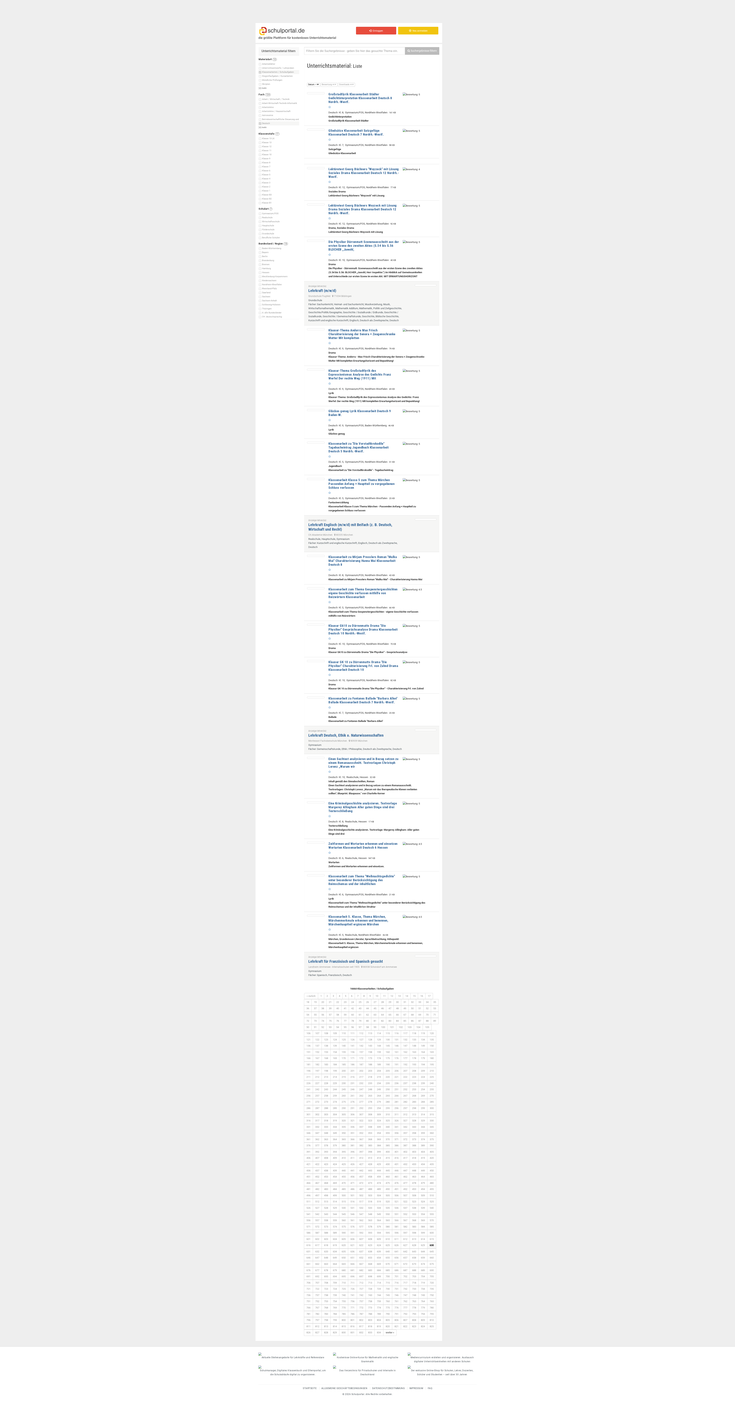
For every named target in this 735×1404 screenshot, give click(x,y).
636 (352, 1251)
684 (379, 1270)
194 (423, 1064)
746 (396, 1295)
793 (414, 1313)
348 (326, 1133)
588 (326, 1232)
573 (326, 1226)
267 (405, 1095)
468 (326, 1183)
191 (396, 1064)
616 (308, 1245)
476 (396, 1183)
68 (412, 1014)
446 (396, 1170)
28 (382, 1002)
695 (344, 1276)
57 (330, 1014)
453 (326, 1176)
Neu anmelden (419, 30)
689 (423, 1270)
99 (375, 1027)
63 (375, 1014)
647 (317, 1257)
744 (379, 1295)
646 (308, 1257)
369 (379, 1139)
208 (414, 1070)
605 (344, 1239)
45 (375, 1008)
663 (326, 1264)
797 (317, 1320)
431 (396, 1164)
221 (396, 1076)
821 (396, 1326)
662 (317, 1264)
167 (317, 1058)
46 (382, 1008)
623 (370, 1245)
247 (361, 1089)
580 (388, 1226)
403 (414, 1151)
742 (361, 1295)
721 (308, 1288)
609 (379, 1239)
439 (335, 1170)
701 (396, 1276)
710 (344, 1282)
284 (423, 1101)
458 (370, 1176)
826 (308, 1332)
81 (375, 1020)
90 (307, 1027)
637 (361, 1251)
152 (317, 1052)
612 (405, 1239)
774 (379, 1307)
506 (396, 1195)
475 (388, 1183)
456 (352, 1176)
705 (432, 1276)
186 (352, 1064)
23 (345, 1002)
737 (317, 1295)
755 (344, 1301)
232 (361, 1083)
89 (434, 1020)
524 (423, 1201)
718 (414, 1282)
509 (423, 1195)
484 (335, 1189)
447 (405, 1170)
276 (352, 1101)
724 (335, 1288)
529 (335, 1207)
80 (367, 1020)
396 (352, 1151)
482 (317, 1189)
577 (361, 1226)
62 (367, 1014)
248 (370, 1089)
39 (330, 1008)
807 (405, 1320)
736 (308, 1295)
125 (344, 1039)
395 (344, 1151)
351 (352, 1133)
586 (308, 1232)
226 (308, 1083)
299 (423, 1108)
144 (379, 1045)
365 (344, 1139)
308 (370, 1114)
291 (352, 1108)
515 (344, 1201)
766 (308, 1307)
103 (410, 1027)
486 (352, 1189)
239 (423, 1083)
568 (414, 1220)
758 (370, 1301)
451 (308, 1176)
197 (317, 1070)
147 (405, 1045)
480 (432, 1183)
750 (432, 1295)
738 (326, 1295)
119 (423, 1033)
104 (418, 1027)
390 (432, 1145)
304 (335, 1114)
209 (423, 1070)
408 (326, 1157)
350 (344, 1133)
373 (414, 1139)
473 (370, 1183)
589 (335, 1232)
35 (434, 1002)
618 (326, 1245)
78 (352, 1020)
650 (344, 1257)
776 (396, 1307)
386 (396, 1145)
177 (405, 1058)
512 (317, 1201)
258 (326, 1095)
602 (317, 1239)
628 (414, 1245)
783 (326, 1313)
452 (317, 1176)
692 (317, 1276)
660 (432, 1257)
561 (352, 1220)
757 (361, 1301)
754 (335, 1301)
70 (427, 1014)
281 (396, 1101)
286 (308, 1108)
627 (405, 1245)
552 (405, 1214)
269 (423, 1095)
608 (370, 1239)
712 (361, 1282)
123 (326, 1039)
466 (308, 1183)
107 (317, 1033)
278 (370, 1101)
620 (344, 1245)
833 (370, 1332)
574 (335, 1226)
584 (423, 1226)
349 (335, 1133)
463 (414, 1176)
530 (344, 1207)
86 (412, 1020)
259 (335, 1095)
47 (390, 1008)
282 (405, 1101)
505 (388, 1195)
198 (326, 1070)
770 (344, 1307)
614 (423, 1239)
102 (401, 1027)
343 (414, 1126)
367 (361, 1139)
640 (388, 1251)
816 (352, 1326)
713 (370, 1282)
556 (308, 1220)
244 (335, 1089)
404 (423, 1151)
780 (432, 1307)
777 (405, 1307)
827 (317, 1332)
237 (405, 1083)
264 (379, 1095)
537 (405, 1207)
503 (370, 1195)
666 (352, 1264)
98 (367, 1027)
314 (423, 1114)
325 (388, 1120)
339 (379, 1126)
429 (379, 1164)
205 (388, 1070)
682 (361, 1270)
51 (419, 1008)
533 (370, 1207)
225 (432, 1076)
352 (361, 1133)
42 (352, 1008)
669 (379, 1264)
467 (317, 1183)
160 (388, 1052)
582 (405, 1226)
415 (388, 1157)
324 (379, 1120)
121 (308, 1039)
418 (414, 1157)
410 (344, 1157)
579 (379, 1226)
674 (423, 1264)
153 (326, 1052)
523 (414, 1201)
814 (335, 1326)
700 (388, 1276)
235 (388, 1083)
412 (361, 1157)
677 (317, 1270)
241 (308, 1089)
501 (352, 1195)
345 (432, 1126)
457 (361, 1176)
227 (317, 1083)
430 (388, 1164)
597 (405, 1232)
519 (379, 1201)
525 (432, 1201)
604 (335, 1239)
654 (379, 1257)
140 (344, 1045)
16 (421, 996)
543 (326, 1214)
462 (405, 1176)
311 (396, 1114)
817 (361, 1326)
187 (361, 1064)
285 (432, 1101)
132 (405, 1039)
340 (388, 1126)
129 (379, 1039)
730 (388, 1288)
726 (352, 1288)
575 (344, 1226)
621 (352, 1245)
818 (370, 1326)
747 (405, 1295)
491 (396, 1189)
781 (308, 1313)
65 (390, 1014)
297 (405, 1108)
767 (317, 1307)
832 (361, 1332)
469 (335, 1183)
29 (390, 1002)
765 (432, 1301)
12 (391, 996)
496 (308, 1195)
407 (317, 1157)
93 (330, 1027)
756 (352, 1301)
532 (361, 1207)
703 (414, 1276)
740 (344, 1295)
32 (412, 1002)
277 (361, 1101)
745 (388, 1295)
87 (419, 1020)
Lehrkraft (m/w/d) (322, 290)
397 (361, 1151)
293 (370, 1108)
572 (317, 1226)
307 (361, 1114)
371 (396, 1139)
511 (308, 1201)
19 (315, 1002)
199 (335, 1070)
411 (352, 1157)
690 (432, 1270)
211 (308, 1076)
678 (326, 1270)
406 (308, 1157)
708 (326, 1282)
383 (370, 1145)
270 (432, 1095)
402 (405, 1151)
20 (322, 1002)
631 (308, 1251)
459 (379, 1176)
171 (352, 1058)
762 (405, 1301)
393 (326, 1151)
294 (379, 1108)
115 (388, 1033)
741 (352, 1295)
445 (388, 1170)
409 (335, 1157)
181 (308, 1064)
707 (317, 1282)
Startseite (310, 1388)
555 (432, 1214)
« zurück (311, 996)
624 (379, 1245)
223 (414, 1076)
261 (352, 1095)
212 (317, 1076)
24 (352, 1002)
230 (344, 1083)
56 (322, 1014)
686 (396, 1270)
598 (414, 1232)
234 (379, 1083)
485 (344, 1189)
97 (360, 1027)
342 (405, 1126)
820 (388, 1326)
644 (423, 1251)
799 (335, 1320)
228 (326, 1083)
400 (388, 1151)
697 (361, 1276)
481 (308, 1189)
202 (361, 1070)
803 (370, 1320)
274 (335, 1101)
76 (337, 1020)
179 (423, 1058)
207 (405, 1070)
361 (308, 1139)
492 (405, 1189)
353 (370, 1133)
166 (308, 1058)
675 (432, 1264)
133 (414, 1039)
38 (322, 1008)
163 (414, 1052)
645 (432, 1251)
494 (423, 1189)
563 (370, 1220)
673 (414, 1264)
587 (317, 1232)
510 (432, 1195)
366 (352, 1139)
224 (423, 1076)
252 (405, 1089)
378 (326, 1145)
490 (388, 1189)
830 (344, 1332)
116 (396, 1033)
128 (370, 1039)
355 (388, 1133)
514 (335, 1201)
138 (326, 1045)
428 (370, 1164)
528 (326, 1207)
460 (388, 1176)
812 (317, 1326)
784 (335, 1313)
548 (370, 1214)
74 (322, 1020)
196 (308, 1070)
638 (370, 1251)
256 (308, 1095)
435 (432, 1164)
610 (388, 1239)
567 (405, 1220)
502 (361, 1195)
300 (432, 1108)
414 (379, 1157)
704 (423, 1276)
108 (326, 1033)
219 (379, 1076)
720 (432, 1282)
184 (335, 1064)
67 (404, 1014)
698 (370, 1276)
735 (432, 1288)
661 (308, 1264)
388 (414, 1145)
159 (379, 1052)
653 (370, 1257)
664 (335, 1264)
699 (379, 1276)
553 (414, 1214)
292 (361, 1108)
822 (405, 1326)
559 (335, 1220)
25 (360, 1002)
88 (427, 1020)
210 (432, 1070)
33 (419, 1002)
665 (344, 1264)
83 (390, 1020)
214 (335, 1076)
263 (370, 1095)
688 (414, 1270)
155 (344, 1052)
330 (432, 1120)
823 (414, 1326)
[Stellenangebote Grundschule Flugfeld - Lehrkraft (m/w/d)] (425, 285)
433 (414, 1164)
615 (432, 1239)
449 (423, 1170)
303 (326, 1114)
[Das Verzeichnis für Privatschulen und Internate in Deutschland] (367, 1367)
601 (308, 1239)
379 (335, 1145)
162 (405, 1052)
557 (317, 1220)
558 (326, 1220)
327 (405, 1120)
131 (396, 1039)
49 (404, 1008)
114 (379, 1033)
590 (344, 1232)
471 (352, 1183)
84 (397, 1020)
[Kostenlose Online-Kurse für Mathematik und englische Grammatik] (367, 1354)
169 (335, 1058)
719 (423, 1282)
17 (429, 996)
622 (361, 1245)
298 (414, 1108)
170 (344, 1058)
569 (423, 1220)
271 (308, 1101)
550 (388, 1214)
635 (344, 1251)
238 (414, 1083)
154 (335, 1052)
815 (344, 1326)
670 (388, 1264)
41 (345, 1008)
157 (361, 1052)
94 (337, 1027)
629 (423, 1245)
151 (308, 1052)
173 (370, 1058)
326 (396, 1120)
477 (405, 1183)
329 (423, 1120)
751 (308, 1301)
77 (345, 1020)
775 (388, 1307)
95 (345, 1027)
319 (335, 1120)
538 (414, 1207)
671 (396, 1264)
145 (388, 1045)
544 (335, 1214)
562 (361, 1220)
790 (388, 1313)
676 (308, 1270)
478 (414, 1183)
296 (396, 1108)
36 (307, 1008)
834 (379, 1332)
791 (396, 1313)
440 (344, 1170)
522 (405, 1201)
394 (335, 1151)
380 (344, 1145)
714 (379, 1282)
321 (352, 1120)
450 (432, 1170)
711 (352, 1282)
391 (308, 1151)
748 (414, 1295)
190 (388, 1064)
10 (377, 996)
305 (344, 1114)
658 (414, 1257)
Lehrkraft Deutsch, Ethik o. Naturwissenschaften (346, 735)
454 (335, 1176)
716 (396, 1282)
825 (432, 1326)
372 (405, 1139)
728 (370, 1288)
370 (388, 1139)
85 (404, 1020)
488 (370, 1189)
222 (405, 1076)
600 (432, 1232)
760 (388, 1301)
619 (335, 1245)
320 (344, 1120)
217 (361, 1076)
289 (335, 1108)
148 (414, 1045)
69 (419, 1014)
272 (317, 1101)
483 (326, 1189)
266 (396, 1095)
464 (423, 1176)
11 (384, 996)
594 (379, 1232)
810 (432, 1320)
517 (361, 1201)
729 (379, 1288)
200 (344, 1070)
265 (388, 1095)
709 (335, 1282)
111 (352, 1033)
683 (370, 1270)
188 (370, 1064)
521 (396, 1201)
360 (432, 1133)
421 (308, 1164)
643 (414, 1251)
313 (414, 1114)
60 (352, 1014)
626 (396, 1245)
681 (352, 1270)
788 (370, 1313)
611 (396, 1239)
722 (317, 1288)
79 (360, 1020)
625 (388, 1245)
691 (308, 1276)
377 (317, 1145)
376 (308, 1145)
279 (379, 1101)
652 (361, 1257)
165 (432, 1052)
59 (345, 1014)
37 (315, 1008)
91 (315, 1027)
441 (352, 1170)
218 (370, 1076)
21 (330, 1002)
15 (414, 996)
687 (405, 1270)
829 (335, 1332)
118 (414, 1033)
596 (396, 1232)
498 (326, 1195)
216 (352, 1076)
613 (414, 1239)
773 (370, 1307)
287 (317, 1108)
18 (307, 1002)
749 (423, 1295)
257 (317, 1095)
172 (361, 1058)
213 (326, 1076)
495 (432, 1189)
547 (361, 1214)
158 (370, 1052)
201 (352, 1070)
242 (317, 1089)
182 (317, 1064)
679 (335, 1270)
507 (405, 1195)
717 (405, 1282)
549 (379, 1214)
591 (352, 1232)
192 (405, 1064)
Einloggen (377, 30)
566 (396, 1220)
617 (317, 1245)
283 (414, 1101)
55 (315, 1014)
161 (396, 1052)
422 (317, 1164)
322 (361, 1120)
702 (405, 1276)
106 (308, 1033)
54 (307, 1014)
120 (432, 1033)
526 (308, 1207)
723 (326, 1288)
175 (388, 1058)
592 (361, 1232)
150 (432, 1045)
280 (388, 1101)
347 (317, 1133)
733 (414, 1288)
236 (396, 1083)
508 (414, 1195)
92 (322, 1027)
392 (317, 1151)
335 (344, 1126)
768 (326, 1307)
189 (379, 1064)
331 (308, 1126)
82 (382, 1020)
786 (352, 1313)
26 (367, 1002)
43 (360, 1008)
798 (326, 1320)
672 (405, 1264)
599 (423, 1232)
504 (379, 1195)
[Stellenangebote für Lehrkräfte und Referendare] (292, 1354)
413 (370, 1157)
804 (379, 1320)
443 (370, 1170)
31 (404, 1002)
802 (361, 1320)
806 (396, 1320)
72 (307, 1020)
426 (352, 1164)
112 (361, 1033)
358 (414, 1133)
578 (370, 1226)
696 (352, 1276)
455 (344, 1176)
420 (432, 1157)
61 (360, 1014)
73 (315, 1020)
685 (388, 1270)
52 (427, 1008)
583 (414, 1226)
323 (370, 1120)
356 (396, 1133)
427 (361, 1164)
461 (396, 1176)
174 (379, 1058)
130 (388, 1039)
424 (335, 1164)
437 (317, 1170)
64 (382, 1014)
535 (388, 1207)
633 (326, 1251)
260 (344, 1095)
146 (396, 1045)
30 (397, 1002)
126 (352, 1039)
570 (432, 1220)
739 (335, 1295)
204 (379, 1070)
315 (432, 1114)
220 (388, 1076)
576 (352, 1226)
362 (317, 1139)
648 (326, 1257)
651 (352, 1257)
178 (414, 1058)
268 (414, 1095)
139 (335, 1045)
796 (308, 1320)
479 (423, 1183)
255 (432, 1089)
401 (396, 1151)
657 (405, 1257)
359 (423, 1133)
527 (317, 1207)
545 (344, 1214)
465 (432, 1176)
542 (317, 1214)
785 (344, 1313)
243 (326, 1089)
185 (344, 1064)
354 (379, 1133)
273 (326, 1101)
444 (379, 1170)
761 (396, 1301)
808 (414, 1320)
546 (352, 1214)
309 (379, 1114)
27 (375, 1002)
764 (423, 1301)
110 (344, 1033)
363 (326, 1139)
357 (405, 1133)
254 (423, 1089)
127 (361, 1039)
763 (414, 1301)
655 (388, 1257)
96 (352, 1027)
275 (344, 1101)
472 (361, 1183)
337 (361, 1126)
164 (423, 1052)
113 (370, 1033)
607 (361, 1239)
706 (308, 1282)
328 (414, 1120)
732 (405, 1288)
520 (388, 1201)
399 (379, 1151)
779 (423, 1307)
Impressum (416, 1388)
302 (317, 1114)
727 (361, 1288)
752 (317, 1301)
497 (317, 1195)
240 (432, 1083)
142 (361, 1045)
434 (423, 1164)
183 (326, 1064)
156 (352, 1052)
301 (308, 1114)
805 (388, 1320)
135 (432, 1039)
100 (383, 1027)
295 (388, 1108)
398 (370, 1151)
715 (388, 1282)
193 (414, 1064)
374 (423, 1139)
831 (352, 1332)
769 (335, 1307)
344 (423, 1126)
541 (308, 1214)
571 (308, 1226)
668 (370, 1264)
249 (379, 1089)
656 (396, 1257)
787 (361, 1313)
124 (335, 1039)
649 (335, 1257)
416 (396, 1157)
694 (335, 1276)
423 (326, 1164)
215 (344, 1076)
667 (361, 1264)
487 (361, 1189)
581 (396, 1226)
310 (388, 1114)
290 (344, 1108)
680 (344, 1270)
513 (326, 1201)
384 (379, 1145)
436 (308, 1170)
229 (335, 1083)
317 (317, 1120)
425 (344, 1164)
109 (335, 1033)
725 (344, 1288)
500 (344, 1195)
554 (423, 1214)
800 (344, 1320)
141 (352, 1045)
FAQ (430, 1388)
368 (370, 1139)
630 (432, 1245)
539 (423, 1207)
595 (388, 1232)
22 (337, 1002)
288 (326, 1108)
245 (344, 1089)
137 (317, 1045)
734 (423, 1288)
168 (326, 1058)
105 (427, 1027)
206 (396, 1070)
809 (423, 1320)
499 (335, 1195)
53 (434, 1008)
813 (326, 1326)
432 (405, 1164)
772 (361, 1307)
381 (352, 1145)
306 (352, 1114)
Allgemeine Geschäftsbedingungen (344, 1388)
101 (392, 1027)
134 (423, 1039)
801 (352, 1320)
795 (432, 1313)
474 (379, 1183)
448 (414, 1170)
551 (396, 1214)
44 (367, 1008)
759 (379, 1301)
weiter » (390, 1332)
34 (427, 1002)
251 (396, 1089)
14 (406, 996)
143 (370, 1045)
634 (335, 1251)
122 (317, 1039)
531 (352, 1207)
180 (432, 1058)
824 (423, 1326)
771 (352, 1307)
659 (423, 1257)
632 (317, 1251)
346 (308, 1133)
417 (405, 1157)
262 (361, 1095)
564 (379, 1220)
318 (326, 1120)
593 (370, 1232)
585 (432, 1226)
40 (337, 1008)
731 (396, 1288)
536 (396, 1207)
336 (352, 1126)
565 (388, 1220)
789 (379, 1313)
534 (379, 1207)
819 (379, 1326)
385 (388, 1145)
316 (308, 1120)
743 (370, 1295)
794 (423, 1313)
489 (379, 1189)
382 (361, 1145)
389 (423, 1145)
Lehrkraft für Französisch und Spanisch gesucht (345, 961)
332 (317, 1126)
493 (414, 1189)
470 (344, 1183)
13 (399, 996)
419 (423, 1157)
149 (423, 1045)
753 (326, 1301)
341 (396, 1126)
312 (405, 1114)
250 (388, 1089)
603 (326, 1239)
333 (326, 1126)
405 (432, 1151)
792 (405, 1313)
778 (414, 1307)
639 (379, 1251)
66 (397, 1014)
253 (414, 1089)
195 (432, 1064)
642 (405, 1251)
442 (361, 1170)
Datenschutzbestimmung (388, 1388)
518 (370, 1201)
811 (308, 1326)
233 (370, 1083)
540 (432, 1207)
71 (434, 1014)
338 (370, 1126)
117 (405, 1033)
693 (326, 1276)
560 (344, 1220)
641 (396, 1251)
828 (326, 1332)
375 (432, 1139)
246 (352, 1089)
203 (370, 1070)
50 (412, 1008)
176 (396, 1058)
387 (405, 1145)
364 (335, 1139)
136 (308, 1045)
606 (352, 1239)
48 (397, 1008)
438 (326, 1170)
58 (337, 1014)
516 (352, 1201)
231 (352, 1083)
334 (335, 1126)
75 (330, 1020)
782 (317, 1313)
